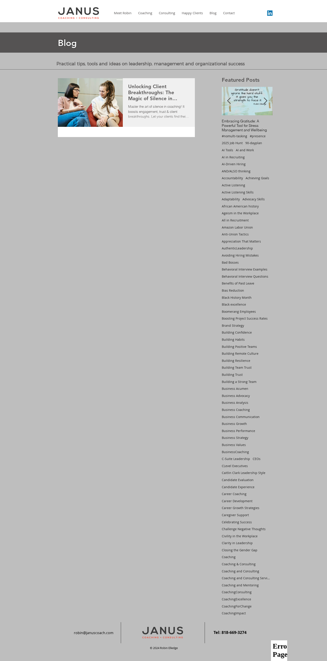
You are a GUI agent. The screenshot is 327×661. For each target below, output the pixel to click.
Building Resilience (236, 360)
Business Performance (238, 431)
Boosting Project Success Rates (245, 318)
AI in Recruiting (233, 157)
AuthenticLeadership (237, 248)
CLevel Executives (235, 466)
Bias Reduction (233, 290)
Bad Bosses (230, 262)
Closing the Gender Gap (239, 550)
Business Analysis (235, 402)
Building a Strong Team (239, 382)
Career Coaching (234, 494)
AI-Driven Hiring (234, 164)
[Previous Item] (229, 101)
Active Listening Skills (238, 192)
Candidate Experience (238, 487)
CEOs (256, 459)
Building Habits (233, 339)
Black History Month (237, 297)
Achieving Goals (257, 178)
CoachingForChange (237, 606)
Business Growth (234, 424)
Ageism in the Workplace (240, 213)
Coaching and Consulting (240, 571)
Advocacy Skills (253, 199)
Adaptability (231, 199)
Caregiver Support (235, 515)
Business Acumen (235, 388)
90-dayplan (253, 143)
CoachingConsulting (237, 592)
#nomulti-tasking (234, 136)
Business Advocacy (236, 396)
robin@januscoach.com (93, 632)
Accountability (232, 178)
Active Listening (233, 185)
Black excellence (234, 304)
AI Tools (227, 150)
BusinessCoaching (235, 452)
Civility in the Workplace (240, 536)
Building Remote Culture (240, 353)
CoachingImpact (234, 613)
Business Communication (241, 417)
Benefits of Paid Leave (238, 283)
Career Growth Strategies (240, 508)
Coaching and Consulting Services (246, 578)
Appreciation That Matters (241, 241)
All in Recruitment (235, 220)
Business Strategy (235, 438)
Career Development (237, 501)
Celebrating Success (237, 522)
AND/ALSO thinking (236, 171)
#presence (258, 136)
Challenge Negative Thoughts (244, 529)
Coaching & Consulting (239, 564)
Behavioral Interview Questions (245, 276)
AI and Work (245, 150)
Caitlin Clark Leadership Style (243, 473)
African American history (240, 206)
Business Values (234, 445)
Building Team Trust (237, 367)
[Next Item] (265, 101)
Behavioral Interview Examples (244, 269)
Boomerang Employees (239, 311)
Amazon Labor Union (237, 227)
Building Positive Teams (239, 346)
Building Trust (232, 374)
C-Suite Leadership (236, 459)
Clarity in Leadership (237, 543)
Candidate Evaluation (238, 480)
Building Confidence (237, 332)
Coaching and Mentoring (240, 585)
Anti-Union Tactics (235, 234)
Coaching (229, 557)
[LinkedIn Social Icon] (269, 13)
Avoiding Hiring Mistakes (240, 255)
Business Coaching (236, 410)
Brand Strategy (233, 325)
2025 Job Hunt (232, 143)
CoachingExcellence (236, 599)
